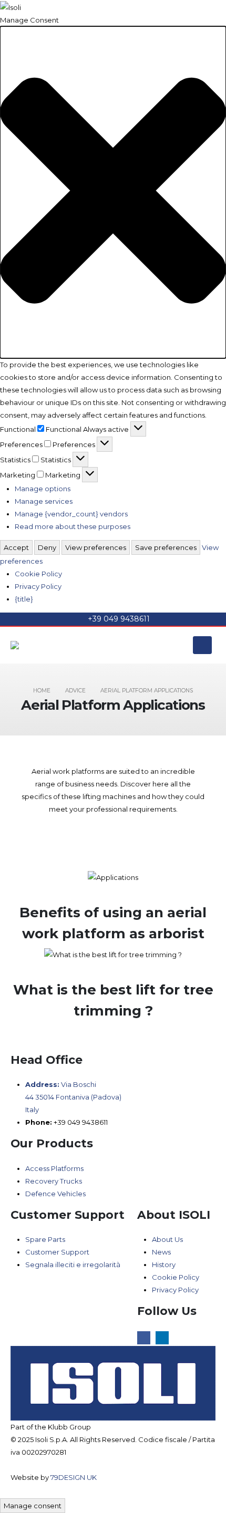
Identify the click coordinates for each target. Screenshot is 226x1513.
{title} (24, 599)
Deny (47, 547)
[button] (113, 192)
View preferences (95, 547)
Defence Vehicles (55, 1193)
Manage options (42, 488)
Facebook (143, 1337)
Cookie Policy (38, 573)
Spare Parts (45, 1239)
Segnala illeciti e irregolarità (72, 1264)
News (161, 1252)
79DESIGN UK (73, 1477)
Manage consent (32, 1505)
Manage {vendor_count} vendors (71, 514)
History (164, 1264)
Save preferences (166, 547)
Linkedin (162, 1337)
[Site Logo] (39, 645)
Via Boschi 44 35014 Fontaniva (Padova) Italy (73, 1097)
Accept (16, 547)
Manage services (44, 501)
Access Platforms (54, 1168)
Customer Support (57, 1252)
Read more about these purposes (72, 526)
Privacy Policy (38, 586)
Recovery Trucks (53, 1181)
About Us (167, 1239)
